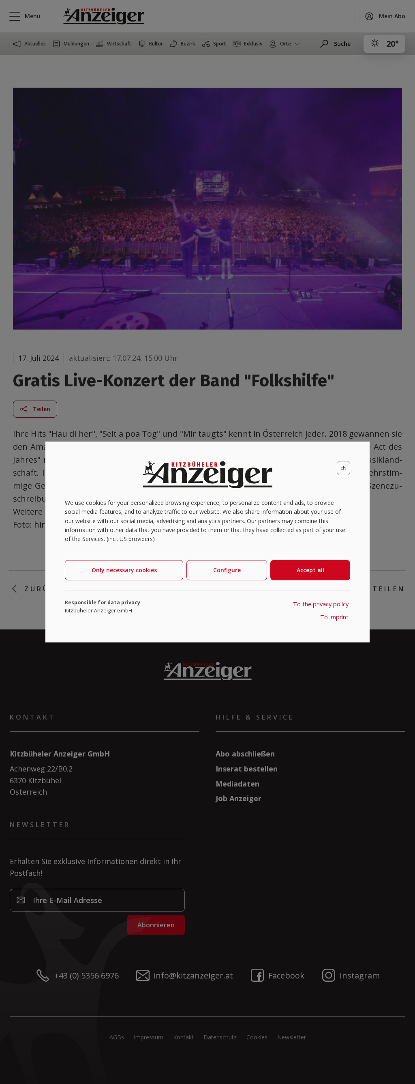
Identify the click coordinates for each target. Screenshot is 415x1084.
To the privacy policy (321, 604)
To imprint (334, 617)
